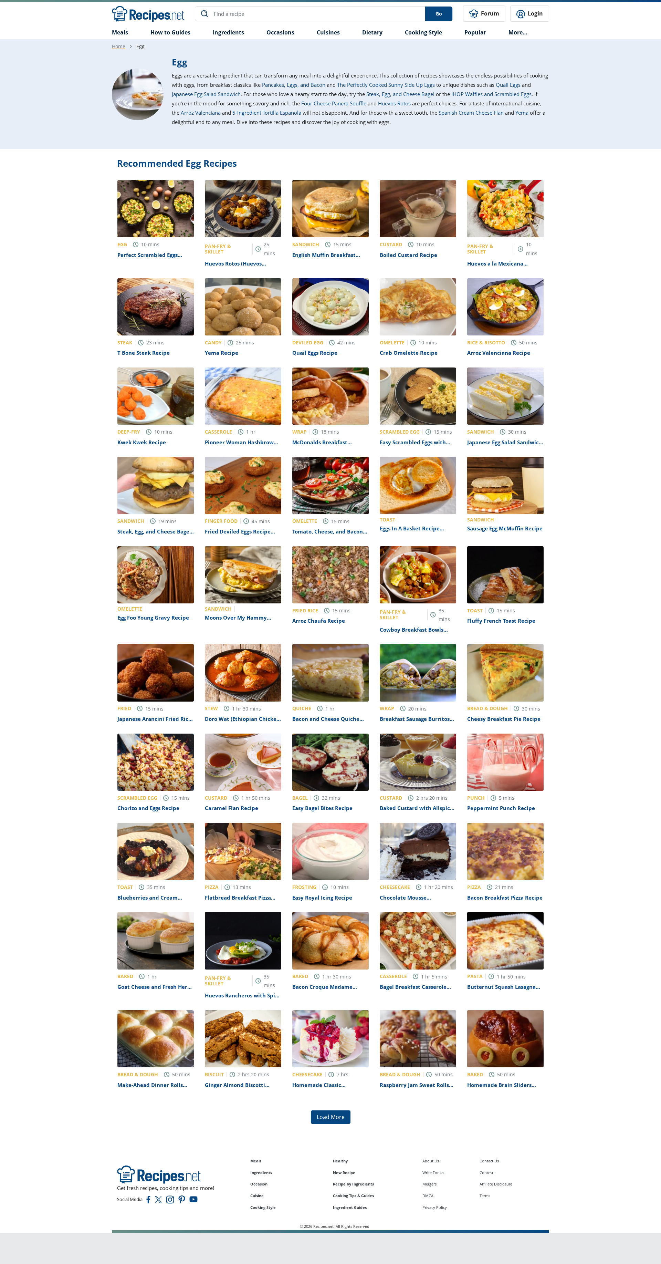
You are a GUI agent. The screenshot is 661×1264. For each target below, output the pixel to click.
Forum (489, 13)
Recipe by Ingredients (353, 1184)
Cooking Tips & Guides (353, 1195)
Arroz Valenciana (201, 112)
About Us (430, 1160)
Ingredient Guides (350, 1207)
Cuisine (257, 1195)
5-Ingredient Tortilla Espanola (266, 112)
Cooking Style (263, 1207)
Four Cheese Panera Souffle (333, 103)
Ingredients (228, 32)
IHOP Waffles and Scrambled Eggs (491, 94)
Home (118, 46)
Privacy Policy (434, 1207)
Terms (485, 1195)
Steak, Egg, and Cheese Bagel (400, 94)
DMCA (427, 1195)
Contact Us (489, 1160)
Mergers (429, 1184)
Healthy (340, 1160)
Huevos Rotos (394, 103)
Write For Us (433, 1172)
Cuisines (328, 32)
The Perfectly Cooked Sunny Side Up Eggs (386, 84)
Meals (255, 1160)
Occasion (258, 1184)
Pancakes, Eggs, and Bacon (293, 84)
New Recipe (344, 1172)
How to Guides (170, 32)
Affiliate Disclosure (496, 1184)
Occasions (280, 32)
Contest (486, 1172)
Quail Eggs (508, 84)
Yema (521, 112)
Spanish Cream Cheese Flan (471, 112)
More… (517, 32)
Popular (475, 32)
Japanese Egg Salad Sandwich (206, 94)
